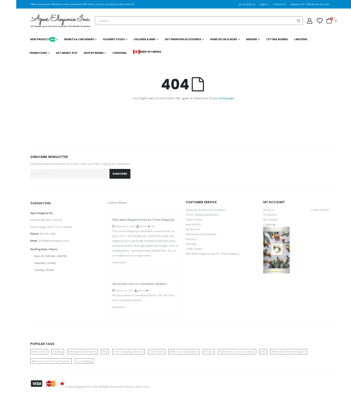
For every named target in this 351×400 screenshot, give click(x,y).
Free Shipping (84, 361)
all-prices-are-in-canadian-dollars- (140, 284)
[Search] (298, 20)
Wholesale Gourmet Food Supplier (51, 361)
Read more (119, 262)
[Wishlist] (319, 21)
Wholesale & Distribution (201, 234)
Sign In (264, 4)
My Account (193, 229)
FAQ (263, 351)
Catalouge (269, 224)
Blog (105, 351)
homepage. (227, 98)
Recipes (208, 351)
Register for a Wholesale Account (309, 4)
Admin (143, 226)
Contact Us (279, 4)
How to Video (39, 351)
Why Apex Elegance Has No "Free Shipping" (213, 253)
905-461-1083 (48, 234)
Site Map (191, 244)
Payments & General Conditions (205, 210)
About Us (191, 239)
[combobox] (199, 20)
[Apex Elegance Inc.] (60, 21)
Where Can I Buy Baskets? (184, 351)
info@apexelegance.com (53, 240)
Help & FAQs (193, 224)
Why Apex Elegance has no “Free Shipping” (143, 220)
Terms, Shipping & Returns (128, 351)
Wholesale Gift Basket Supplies (289, 351)
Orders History (320, 210)
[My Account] (309, 21)
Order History (194, 219)
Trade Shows (194, 249)
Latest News (117, 202)
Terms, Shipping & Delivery (202, 214)
